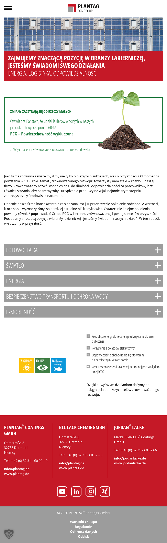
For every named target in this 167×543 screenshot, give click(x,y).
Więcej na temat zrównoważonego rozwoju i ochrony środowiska (51, 149)
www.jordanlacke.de (130, 463)
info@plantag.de (16, 469)
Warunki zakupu (83, 522)
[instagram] (91, 492)
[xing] (105, 492)
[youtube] (62, 492)
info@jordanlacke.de (130, 458)
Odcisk (83, 536)
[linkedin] (76, 492)
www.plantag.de (16, 474)
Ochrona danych (83, 531)
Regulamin (83, 526)
